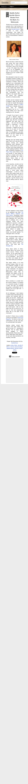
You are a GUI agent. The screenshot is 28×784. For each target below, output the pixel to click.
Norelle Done (14, 343)
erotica (12, 345)
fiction (15, 345)
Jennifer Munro (16, 29)
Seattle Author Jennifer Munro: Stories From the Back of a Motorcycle (14, 17)
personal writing (18, 347)
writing (14, 350)
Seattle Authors (10, 348)
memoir (12, 347)
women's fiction (18, 348)
